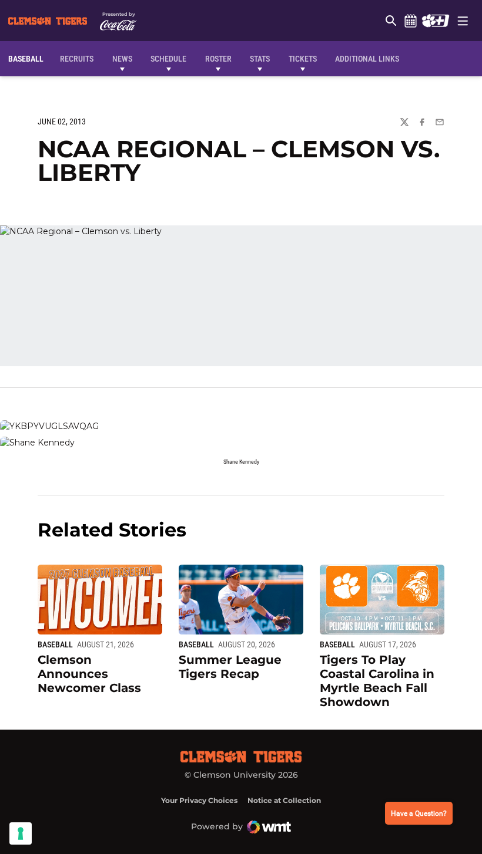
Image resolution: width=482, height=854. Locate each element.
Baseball (55, 644)
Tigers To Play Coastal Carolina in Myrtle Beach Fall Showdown (377, 681)
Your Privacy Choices (199, 800)
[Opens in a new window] (435, 20)
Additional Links (367, 58)
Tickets (303, 58)
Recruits (79, 58)
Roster (218, 58)
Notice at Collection (284, 800)
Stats (260, 58)
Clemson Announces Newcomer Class (89, 674)
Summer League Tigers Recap (230, 667)
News (122, 58)
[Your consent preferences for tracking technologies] (20, 833)
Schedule (410, 20)
